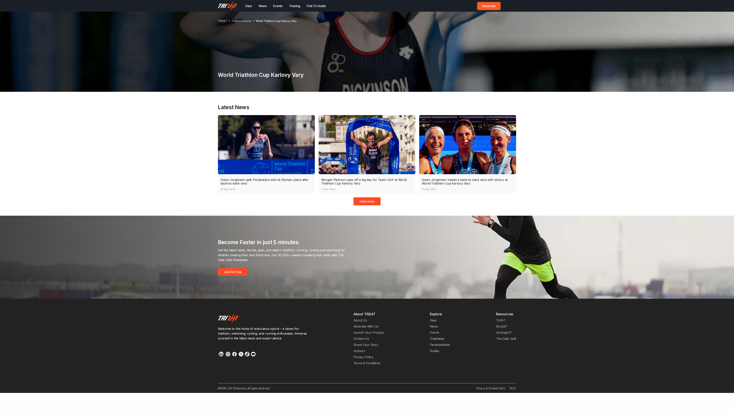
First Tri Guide (316, 6)
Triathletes (437, 339)
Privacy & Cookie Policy (490, 388)
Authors (359, 351)
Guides (434, 351)
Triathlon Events (241, 21)
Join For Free (506, 6)
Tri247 (500, 320)
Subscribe (489, 6)
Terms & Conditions (366, 363)
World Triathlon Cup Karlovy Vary (276, 21)
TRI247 (222, 21)
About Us (360, 320)
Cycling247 (504, 332)
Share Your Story (365, 345)
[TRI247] (228, 6)
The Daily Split (506, 339)
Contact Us (361, 339)
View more (366, 201)
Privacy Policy (363, 357)
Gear (248, 6)
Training (294, 6)
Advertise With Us (365, 326)
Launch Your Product (368, 332)
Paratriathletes (440, 345)
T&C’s (512, 388)
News (263, 6)
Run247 (501, 326)
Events (278, 6)
